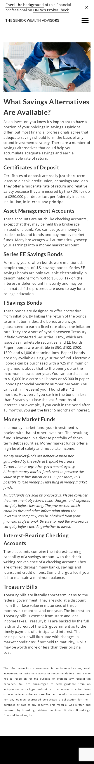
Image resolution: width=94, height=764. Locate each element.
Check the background (24, 4)
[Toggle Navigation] (85, 20)
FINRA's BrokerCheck (51, 10)
